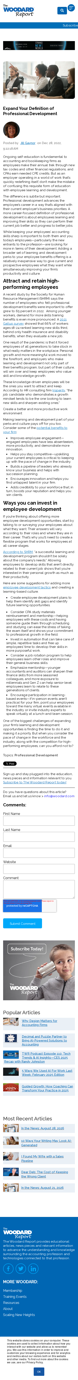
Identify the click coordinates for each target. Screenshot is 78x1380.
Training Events (15, 1297)
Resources (11, 1303)
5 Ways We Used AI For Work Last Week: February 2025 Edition (47, 1073)
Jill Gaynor (27, 143)
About (8, 1309)
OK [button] (39, 1371)
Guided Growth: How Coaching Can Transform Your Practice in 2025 (47, 1088)
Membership (12, 1291)
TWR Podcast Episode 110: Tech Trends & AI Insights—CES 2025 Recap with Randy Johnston (37, 1057)
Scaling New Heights (19, 1315)
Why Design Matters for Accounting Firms (39, 1023)
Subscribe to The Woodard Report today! (35, 782)
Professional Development (36, 755)
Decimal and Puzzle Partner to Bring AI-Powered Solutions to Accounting (44, 1040)
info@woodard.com (59, 796)
